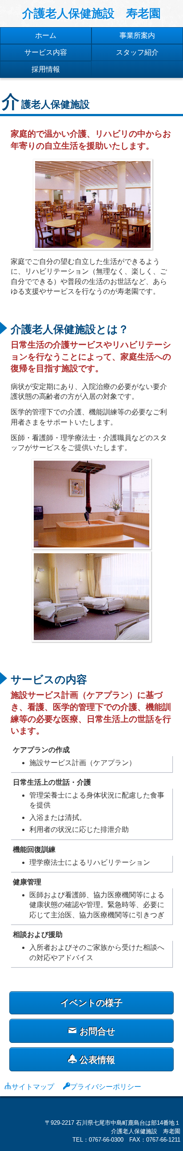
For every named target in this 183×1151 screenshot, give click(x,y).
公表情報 (96, 1060)
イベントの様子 (91, 1003)
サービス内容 (45, 52)
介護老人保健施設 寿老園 (91, 13)
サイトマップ (33, 1086)
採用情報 (46, 69)
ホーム (45, 35)
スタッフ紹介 (137, 52)
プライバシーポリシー (105, 1086)
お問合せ (96, 1031)
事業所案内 (137, 35)
